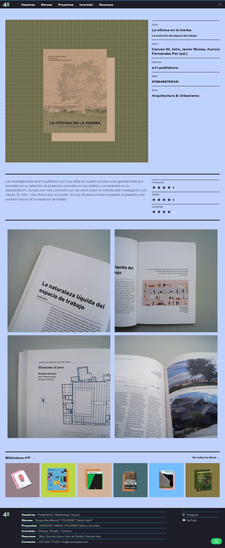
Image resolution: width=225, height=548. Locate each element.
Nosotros (28, 4)
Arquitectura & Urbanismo (175, 95)
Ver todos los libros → (206, 457)
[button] (220, 4)
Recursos (106, 4)
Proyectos (65, 4)
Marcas (46, 4)
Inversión (86, 4)
